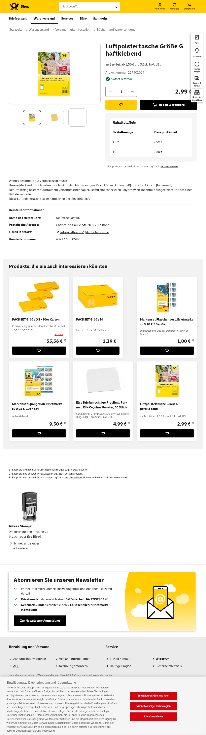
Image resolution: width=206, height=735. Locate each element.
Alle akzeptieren (153, 716)
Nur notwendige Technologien (153, 706)
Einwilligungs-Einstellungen (153, 695)
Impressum (48, 730)
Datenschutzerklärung (28, 730)
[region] (103, 706)
